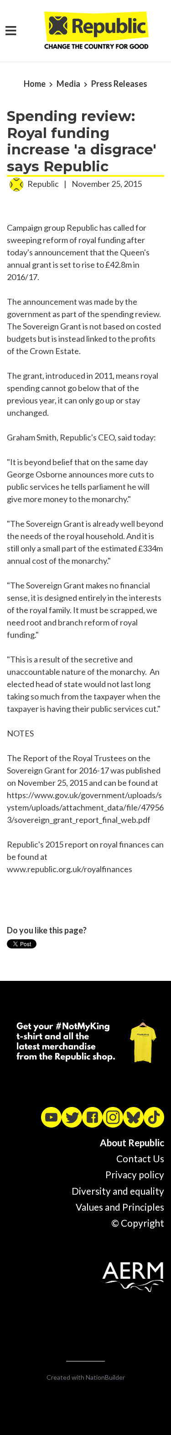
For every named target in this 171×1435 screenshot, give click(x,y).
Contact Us (140, 1158)
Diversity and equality (118, 1191)
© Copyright (137, 1223)
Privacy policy (134, 1174)
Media (68, 84)
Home (35, 84)
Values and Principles (120, 1207)
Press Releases (119, 84)
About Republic (132, 1142)
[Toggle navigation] (11, 31)
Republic (43, 184)
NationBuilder (105, 1377)
